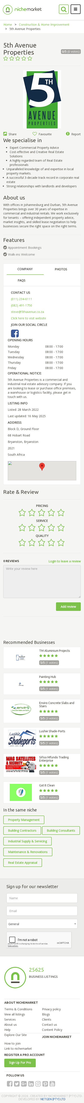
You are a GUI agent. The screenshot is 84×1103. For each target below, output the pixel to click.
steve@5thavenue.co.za (27, 312)
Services (10, 1019)
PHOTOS (61, 269)
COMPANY (25, 269)
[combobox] (42, 924)
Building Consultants (61, 830)
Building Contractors (22, 830)
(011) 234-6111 (21, 299)
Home (7, 24)
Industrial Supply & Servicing (27, 841)
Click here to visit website (28, 318)
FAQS (21, 280)
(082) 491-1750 (21, 305)
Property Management (24, 820)
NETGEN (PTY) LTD (52, 1099)
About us (10, 1025)
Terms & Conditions (18, 1009)
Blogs (46, 1014)
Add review (68, 606)
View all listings (14, 1014)
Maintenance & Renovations (28, 852)
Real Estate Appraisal (22, 862)
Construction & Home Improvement (44, 24)
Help (7, 1030)
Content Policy (52, 1030)
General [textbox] (13, 924)
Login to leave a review (64, 561)
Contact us (49, 1025)
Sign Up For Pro (20, 1062)
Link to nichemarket (18, 1048)
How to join (12, 1043)
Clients (46, 1019)
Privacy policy (51, 1009)
